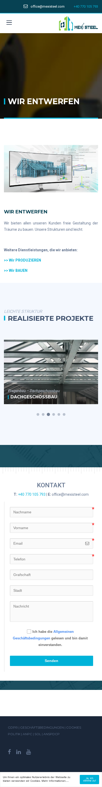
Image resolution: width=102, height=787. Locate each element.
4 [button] (53, 414)
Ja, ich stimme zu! (89, 779)
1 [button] (38, 414)
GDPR (13, 727)
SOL (38, 734)
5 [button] (58, 414)
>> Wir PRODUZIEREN (22, 260)
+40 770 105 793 (86, 6)
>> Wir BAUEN (15, 270)
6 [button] (64, 414)
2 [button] (43, 414)
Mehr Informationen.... (55, 780)
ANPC (28, 734)
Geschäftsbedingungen (42, 727)
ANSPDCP (51, 734)
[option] (51, 372)
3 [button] (48, 414)
